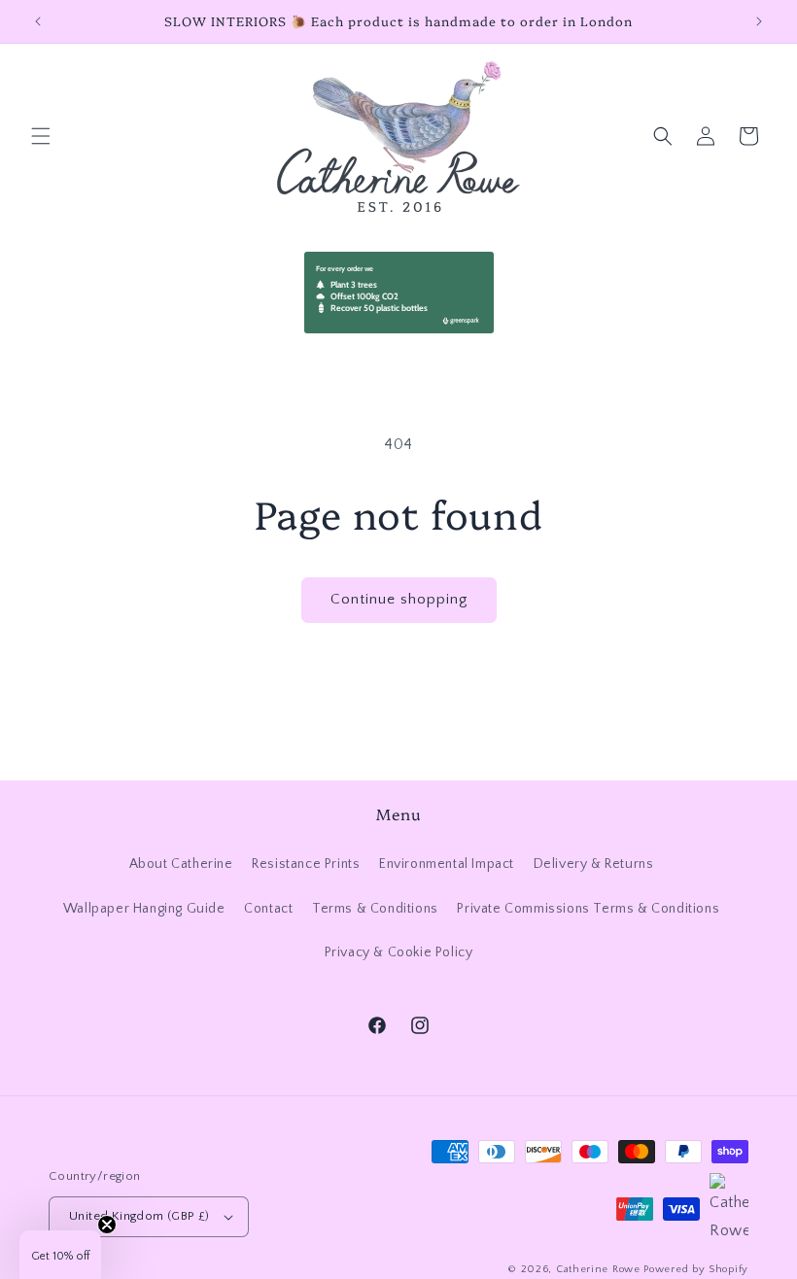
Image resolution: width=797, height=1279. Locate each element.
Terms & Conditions (375, 908)
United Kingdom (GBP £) (139, 1216)
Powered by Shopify (695, 1269)
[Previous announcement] (38, 21)
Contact (268, 908)
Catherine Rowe (598, 1269)
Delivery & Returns (594, 864)
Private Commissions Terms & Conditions (588, 908)
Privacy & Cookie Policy (399, 952)
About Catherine (181, 864)
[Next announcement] (759, 21)
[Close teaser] (107, 1224)
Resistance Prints (306, 864)
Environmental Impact (446, 864)
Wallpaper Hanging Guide (144, 908)
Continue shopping (399, 599)
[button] (40, 136)
